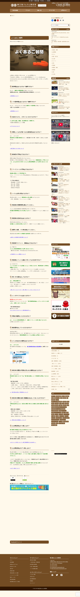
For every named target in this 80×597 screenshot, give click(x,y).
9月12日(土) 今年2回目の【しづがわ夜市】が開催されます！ (63, 89)
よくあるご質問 (32, 574)
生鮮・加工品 (55, 56)
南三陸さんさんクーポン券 (56, 412)
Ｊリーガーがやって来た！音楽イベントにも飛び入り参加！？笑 (63, 211)
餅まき (63, 396)
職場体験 (53, 399)
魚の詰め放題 (58, 396)
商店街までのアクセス (14, 564)
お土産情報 (55, 373)
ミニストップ (66, 414)
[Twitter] (57, 574)
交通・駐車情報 (55, 366)
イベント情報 (55, 368)
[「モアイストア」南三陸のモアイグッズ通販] (29, 490)
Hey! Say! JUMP (61, 423)
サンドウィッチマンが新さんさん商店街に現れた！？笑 (63, 175)
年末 (60, 403)
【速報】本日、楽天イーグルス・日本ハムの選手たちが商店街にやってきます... (63, 192)
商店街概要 (12, 562)
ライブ (56, 414)
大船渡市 (60, 405)
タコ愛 (57, 416)
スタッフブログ (55, 384)
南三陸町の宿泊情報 (33, 564)
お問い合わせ (32, 576)
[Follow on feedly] (52, 574)
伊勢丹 (53, 414)
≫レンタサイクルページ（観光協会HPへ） (20, 310)
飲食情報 (54, 371)
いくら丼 (60, 421)
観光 (61, 398)
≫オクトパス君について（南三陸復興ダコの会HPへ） (23, 442)
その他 (53, 74)
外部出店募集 (55, 350)
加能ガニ (63, 412)
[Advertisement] (29, 26)
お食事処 (54, 52)
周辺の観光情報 (12, 579)
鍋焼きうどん (57, 398)
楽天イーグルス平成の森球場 (57, 401)
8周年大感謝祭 (54, 425)
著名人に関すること (56, 381)
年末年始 (56, 403)
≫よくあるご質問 (60, 6)
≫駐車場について (14, 95)
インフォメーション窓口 (14, 575)
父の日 (57, 399)
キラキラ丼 (52, 10)
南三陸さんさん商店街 (42, 588)
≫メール (68, 6)
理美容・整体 (55, 67)
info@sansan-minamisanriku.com (58, 567)
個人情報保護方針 (33, 578)
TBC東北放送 (66, 421)
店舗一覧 (11, 568)
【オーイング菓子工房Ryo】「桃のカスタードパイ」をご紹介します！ (64, 83)
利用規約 (31, 580)
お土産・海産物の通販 (34, 566)
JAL (57, 423)
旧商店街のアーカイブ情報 (58, 386)
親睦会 (64, 398)
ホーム (11, 560)
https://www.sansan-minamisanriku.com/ (58, 568)
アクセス (28, 10)
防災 (52, 398)
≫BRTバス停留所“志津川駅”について (19, 237)
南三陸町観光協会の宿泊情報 (34, 346)
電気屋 (53, 69)
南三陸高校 (54, 355)
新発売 (53, 403)
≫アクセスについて (15, 126)
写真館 (53, 65)
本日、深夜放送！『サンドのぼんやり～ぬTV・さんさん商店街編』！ (64, 199)
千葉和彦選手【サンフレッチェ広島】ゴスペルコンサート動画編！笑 (63, 169)
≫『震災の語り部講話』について (18, 420)
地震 (67, 405)
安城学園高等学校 (55, 405)
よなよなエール (62, 419)
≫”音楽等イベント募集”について (18, 254)
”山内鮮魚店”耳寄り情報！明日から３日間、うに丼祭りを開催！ (64, 205)
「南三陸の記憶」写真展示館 (35, 562)
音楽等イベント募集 (56, 353)
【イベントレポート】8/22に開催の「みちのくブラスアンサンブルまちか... (63, 95)
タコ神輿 (53, 416)
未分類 (53, 389)
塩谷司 (64, 405)
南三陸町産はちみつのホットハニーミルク (59, 407)
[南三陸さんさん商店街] (23, 6)
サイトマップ (32, 583)
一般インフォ (55, 363)
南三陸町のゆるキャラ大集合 (15, 581)
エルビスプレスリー (55, 419)
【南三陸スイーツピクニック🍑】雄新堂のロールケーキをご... (64, 102)
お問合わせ (64, 10)
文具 (53, 63)
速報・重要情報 (56, 361)
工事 (63, 403)
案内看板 (64, 401)
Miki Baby (53, 423)
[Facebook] (61, 574)
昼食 (68, 401)
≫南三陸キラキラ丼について (17, 148)
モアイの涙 (61, 414)
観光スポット (55, 376)
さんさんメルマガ (55, 421)
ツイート (52, 450)
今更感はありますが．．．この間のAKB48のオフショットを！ (63, 221)
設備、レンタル (12, 577)
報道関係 (54, 379)
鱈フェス (53, 396)
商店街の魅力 (12, 570)
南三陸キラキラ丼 (13, 566)
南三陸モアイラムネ (62, 410)
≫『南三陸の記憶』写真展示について (19, 392)
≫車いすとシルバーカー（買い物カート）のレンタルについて (25, 289)
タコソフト (62, 416)
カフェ (53, 54)
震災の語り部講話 (33, 560)
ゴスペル (66, 416)
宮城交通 (66, 403)
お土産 (53, 58)
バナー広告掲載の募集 (34, 568)
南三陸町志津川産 (55, 410)
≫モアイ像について (15, 468)
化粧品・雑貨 (55, 49)
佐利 (67, 412)
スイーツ (54, 60)
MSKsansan (21, 41)
